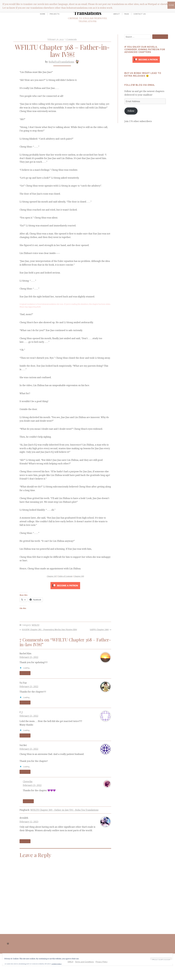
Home (42, 14)
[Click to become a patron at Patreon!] (146, 63)
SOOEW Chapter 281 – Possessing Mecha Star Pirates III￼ (49, 629)
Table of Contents (65, 576)
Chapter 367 (52, 576)
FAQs (126, 14)
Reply (25, 673)
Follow (131, 111)
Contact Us (140, 14)
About (116, 14)
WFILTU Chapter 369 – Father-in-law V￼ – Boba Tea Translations (64, 810)
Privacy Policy (101, 962)
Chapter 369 (79, 576)
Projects (54, 14)
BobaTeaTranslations (61, 61)
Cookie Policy (56, 964)
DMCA (70, 962)
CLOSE (171, 5)
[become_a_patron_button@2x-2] (65, 585)
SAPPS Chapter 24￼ (99, 629)
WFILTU (35, 625)
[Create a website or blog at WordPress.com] (8, 944)
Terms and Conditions (84, 962)
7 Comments (71, 39)
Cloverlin (27, 781)
